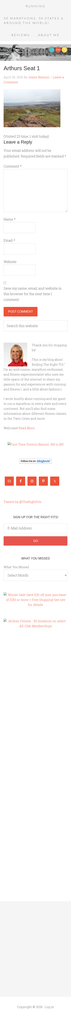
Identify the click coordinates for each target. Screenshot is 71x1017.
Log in (49, 1007)
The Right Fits (35, 52)
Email (9, 240)
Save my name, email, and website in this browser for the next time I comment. (33, 294)
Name (10, 219)
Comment (13, 166)
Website (10, 261)
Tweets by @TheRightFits (22, 502)
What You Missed (16, 567)
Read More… (27, 428)
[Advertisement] (19, 697)
